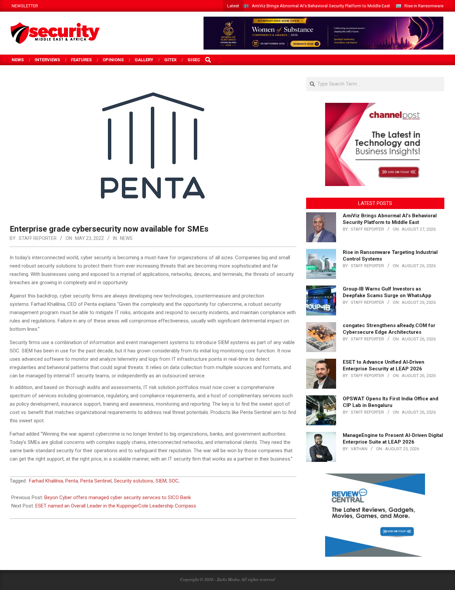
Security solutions (133, 481)
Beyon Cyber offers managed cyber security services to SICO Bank (117, 497)
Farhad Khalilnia (46, 481)
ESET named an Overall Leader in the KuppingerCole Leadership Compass (115, 506)
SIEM (161, 481)
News (126, 238)
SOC (174, 481)
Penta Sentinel (96, 481)
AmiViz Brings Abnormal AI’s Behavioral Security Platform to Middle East (321, 5)
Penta (71, 481)
